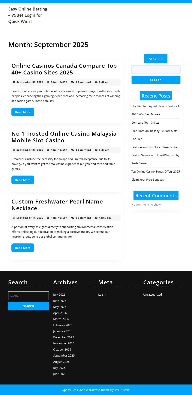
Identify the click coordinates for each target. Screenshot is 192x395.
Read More (24, 113)
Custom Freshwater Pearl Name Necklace (57, 205)
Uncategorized (152, 294)
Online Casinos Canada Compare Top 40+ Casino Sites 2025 (64, 69)
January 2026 (61, 331)
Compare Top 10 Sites (145, 122)
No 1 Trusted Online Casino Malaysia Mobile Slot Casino (64, 137)
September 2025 (64, 355)
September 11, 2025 (29, 217)
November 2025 (63, 343)
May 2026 (59, 307)
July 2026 (59, 294)
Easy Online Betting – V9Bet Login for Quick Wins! (27, 15)
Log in (102, 294)
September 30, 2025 (29, 82)
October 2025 (62, 349)
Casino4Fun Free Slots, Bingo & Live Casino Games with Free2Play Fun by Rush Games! (155, 155)
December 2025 (63, 337)
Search (155, 58)
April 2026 (60, 313)
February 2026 (62, 325)
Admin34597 (59, 82)
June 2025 (59, 374)
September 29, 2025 (29, 150)
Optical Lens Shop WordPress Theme (86, 390)
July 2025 (59, 367)
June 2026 (59, 301)
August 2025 (61, 361)
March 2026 (61, 319)
